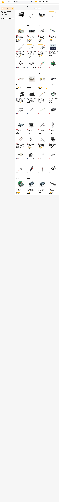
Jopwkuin (56, 129)
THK (57, 113)
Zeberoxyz (56, 188)
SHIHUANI (34, 158)
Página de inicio (3, 4)
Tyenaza (56, 143)
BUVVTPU (56, 172)
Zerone (46, 67)
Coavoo (24, 98)
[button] (42, 1)
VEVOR (24, 51)
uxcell (46, 35)
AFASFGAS (34, 67)
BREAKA (46, 98)
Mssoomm (45, 129)
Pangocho (45, 113)
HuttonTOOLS (23, 35)
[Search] (36, 1)
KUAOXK (35, 113)
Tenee (35, 35)
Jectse (35, 129)
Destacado (56, 6)
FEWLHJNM (56, 98)
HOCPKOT (34, 143)
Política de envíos (3, 12)
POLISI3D (34, 172)
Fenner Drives (56, 51)
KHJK (46, 172)
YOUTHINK (34, 98)
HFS (24, 113)
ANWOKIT (24, 67)
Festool (56, 35)
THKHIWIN (56, 67)
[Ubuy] (2, 1)
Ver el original (36, 8)
